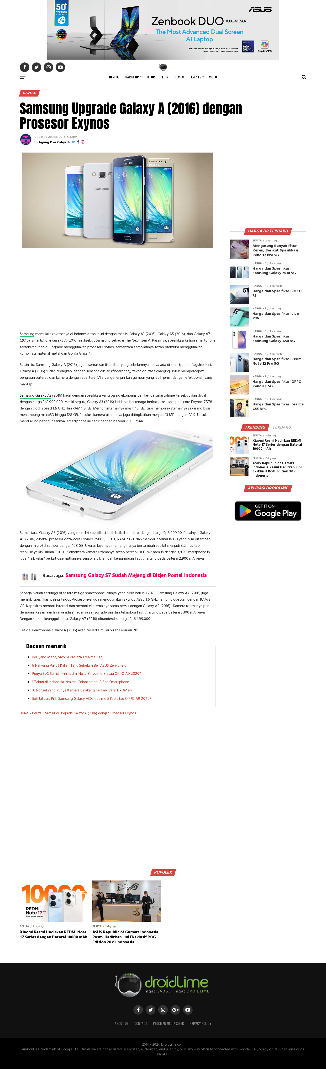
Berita (114, 76)
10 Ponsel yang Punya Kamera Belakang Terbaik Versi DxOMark (82, 690)
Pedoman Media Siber (168, 1023)
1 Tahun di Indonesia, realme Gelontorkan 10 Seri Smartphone (80, 682)
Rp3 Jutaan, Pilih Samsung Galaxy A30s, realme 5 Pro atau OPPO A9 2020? (91, 699)
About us (122, 1023)
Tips (165, 76)
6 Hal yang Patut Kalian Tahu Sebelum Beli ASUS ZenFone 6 (79, 666)
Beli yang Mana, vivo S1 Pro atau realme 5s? (67, 657)
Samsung (27, 334)
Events (196, 76)
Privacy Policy (200, 1023)
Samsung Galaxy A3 (35, 396)
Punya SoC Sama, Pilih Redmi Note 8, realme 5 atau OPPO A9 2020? (86, 674)
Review (179, 76)
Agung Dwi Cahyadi (54, 142)
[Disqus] (118, 790)
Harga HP (132, 76)
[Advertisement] (118, 290)
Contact (140, 1023)
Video (213, 76)
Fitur (151, 76)
